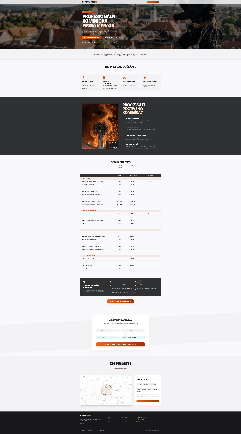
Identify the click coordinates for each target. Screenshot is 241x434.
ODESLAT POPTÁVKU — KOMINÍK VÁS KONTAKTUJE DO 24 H (120, 344)
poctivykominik (89, 2)
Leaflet (117, 404)
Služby (112, 2)
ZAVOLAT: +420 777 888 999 (112, 37)
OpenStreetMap (122, 404)
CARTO (131, 404)
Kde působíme (124, 2)
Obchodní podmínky (126, 419)
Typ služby (124, 334)
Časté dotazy (124, 421)
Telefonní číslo (125, 327)
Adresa (98, 334)
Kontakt (131, 2)
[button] (82, 377)
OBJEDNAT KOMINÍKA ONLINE (92, 37)
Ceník (117, 2)
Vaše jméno (99, 327)
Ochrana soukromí (125, 417)
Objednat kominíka (152, 2)
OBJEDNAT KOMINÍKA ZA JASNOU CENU (120, 301)
